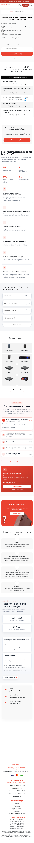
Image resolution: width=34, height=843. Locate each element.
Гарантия (17, 806)
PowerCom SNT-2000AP (17, 826)
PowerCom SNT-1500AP (17, 828)
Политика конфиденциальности (17, 767)
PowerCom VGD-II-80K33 (17, 821)
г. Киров (4, 1)
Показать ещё (17, 325)
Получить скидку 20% (17, 140)
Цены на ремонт (17, 808)
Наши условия (17, 769)
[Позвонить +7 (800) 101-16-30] (20, 5)
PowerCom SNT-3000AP (17, 825)
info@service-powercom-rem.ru (18, 783)
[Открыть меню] (31, 5)
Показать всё (17, 390)
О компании (17, 803)
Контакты (17, 811)
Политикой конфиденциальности (20, 58)
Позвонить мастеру (17, 486)
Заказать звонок (17, 513)
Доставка (17, 805)
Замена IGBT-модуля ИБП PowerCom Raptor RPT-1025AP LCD (16, 111)
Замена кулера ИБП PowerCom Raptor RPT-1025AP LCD (17, 89)
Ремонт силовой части (9, 103)
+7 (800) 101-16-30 (28, 1)
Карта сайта (17, 796)
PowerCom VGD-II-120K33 (17, 820)
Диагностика (17, 810)
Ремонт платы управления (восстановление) (15, 97)
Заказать (25, 84)
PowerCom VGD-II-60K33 (17, 823)
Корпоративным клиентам (17, 813)
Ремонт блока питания (9, 81)
